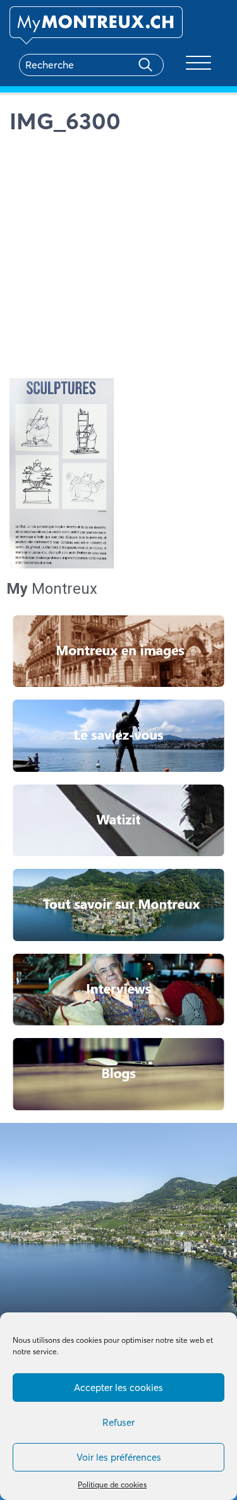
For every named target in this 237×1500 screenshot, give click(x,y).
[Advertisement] (118, 259)
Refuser (118, 1422)
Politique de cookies (112, 1484)
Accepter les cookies (118, 1387)
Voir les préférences (118, 1457)
